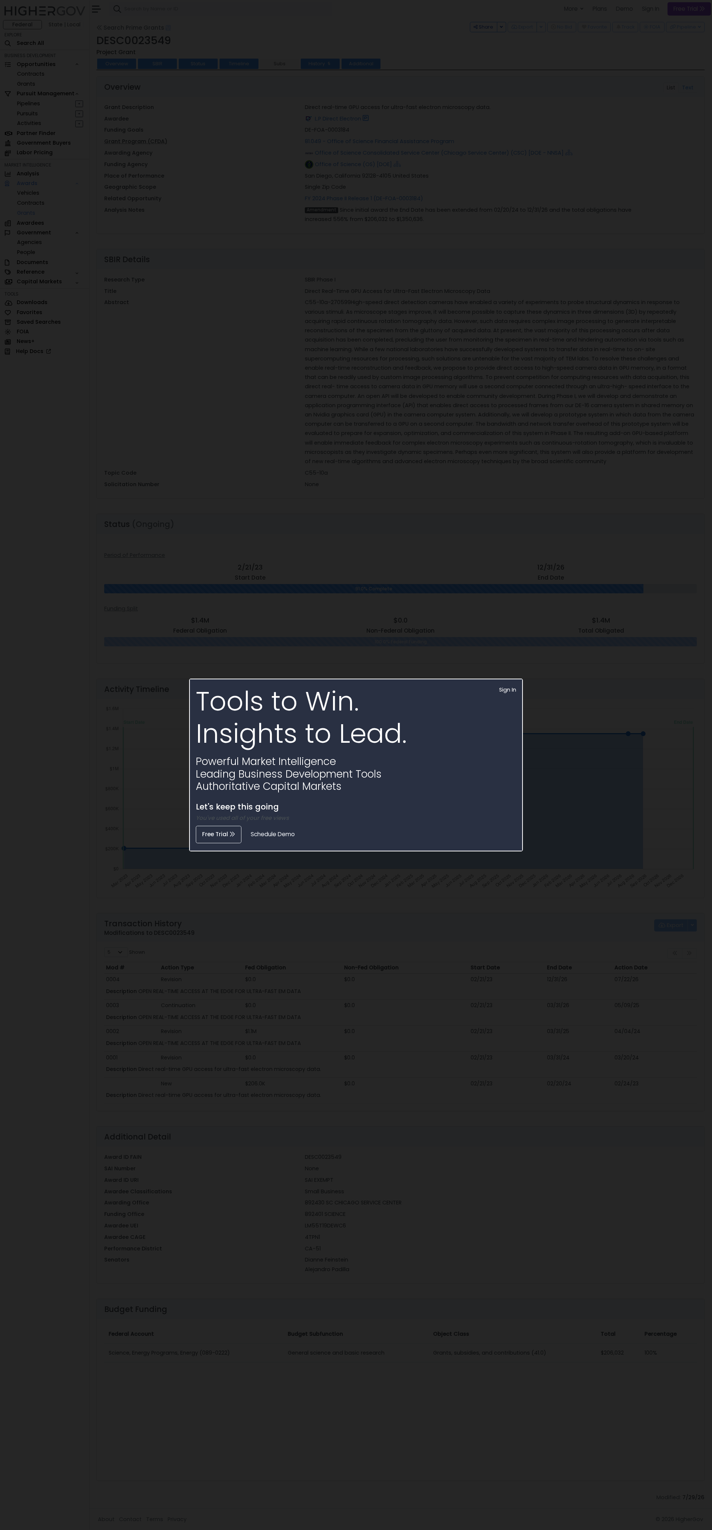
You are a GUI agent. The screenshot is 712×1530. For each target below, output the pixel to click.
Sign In (507, 689)
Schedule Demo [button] (273, 834)
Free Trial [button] (216, 834)
